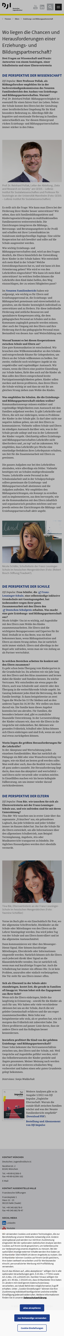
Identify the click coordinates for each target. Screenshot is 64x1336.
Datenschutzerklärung (35, 1297)
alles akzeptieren (32, 1307)
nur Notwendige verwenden (32, 1317)
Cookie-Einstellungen (32, 1328)
